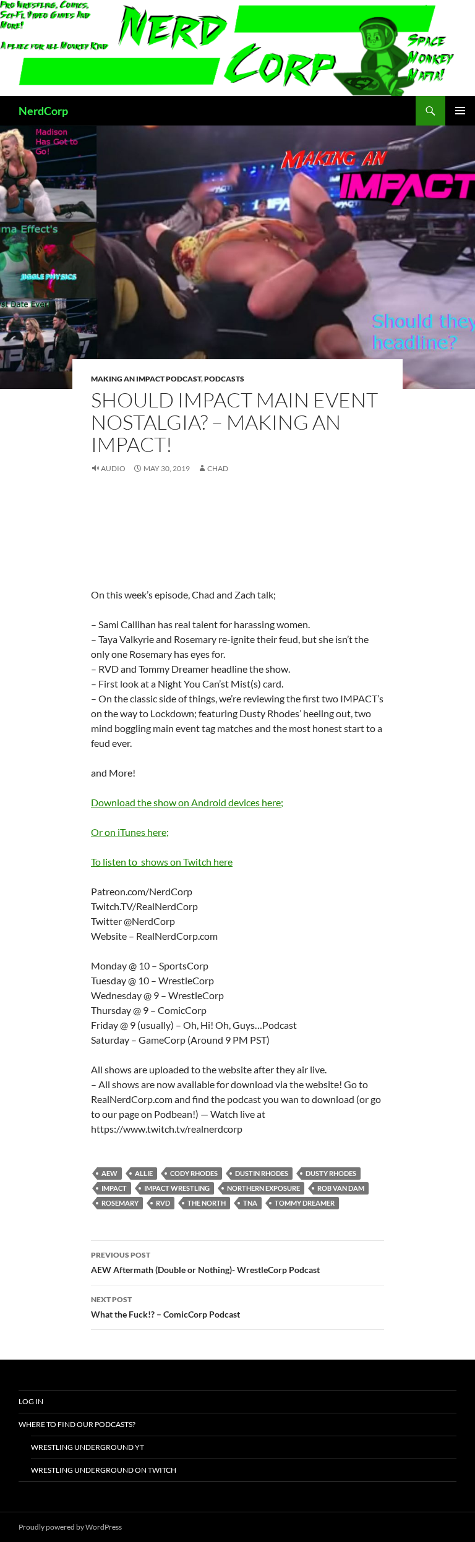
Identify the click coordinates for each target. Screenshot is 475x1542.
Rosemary (120, 1203)
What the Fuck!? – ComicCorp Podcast (165, 1307)
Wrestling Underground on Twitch (103, 1470)
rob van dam (340, 1188)
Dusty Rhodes (331, 1173)
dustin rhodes (261, 1173)
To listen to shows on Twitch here (162, 861)
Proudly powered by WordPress (70, 1526)
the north (206, 1203)
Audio (113, 468)
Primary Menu (460, 111)
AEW (109, 1173)
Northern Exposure (263, 1188)
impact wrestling (177, 1188)
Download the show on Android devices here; (187, 802)
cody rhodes (194, 1173)
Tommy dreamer (305, 1203)
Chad (217, 468)
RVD (163, 1203)
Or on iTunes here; (130, 832)
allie (144, 1173)
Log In (31, 1401)
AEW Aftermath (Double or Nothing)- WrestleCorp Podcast (205, 1262)
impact (114, 1188)
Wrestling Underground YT (87, 1447)
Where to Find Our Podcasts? (77, 1424)
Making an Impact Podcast (146, 378)
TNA (250, 1203)
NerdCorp (43, 110)
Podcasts (224, 378)
